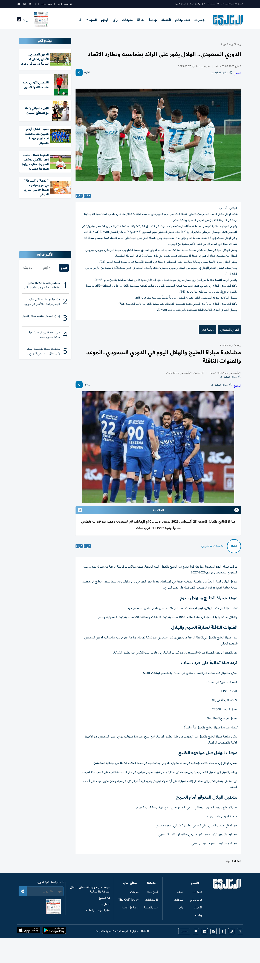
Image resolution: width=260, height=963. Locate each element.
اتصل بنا (105, 904)
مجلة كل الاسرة (130, 908)
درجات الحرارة (180, 4)
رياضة (153, 19)
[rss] (213, 931)
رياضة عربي (207, 330)
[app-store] (29, 931)
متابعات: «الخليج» (212, 546)
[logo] (228, 20)
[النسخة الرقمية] (41, 20)
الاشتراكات (151, 900)
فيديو (104, 19)
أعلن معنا (152, 892)
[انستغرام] (24, 4)
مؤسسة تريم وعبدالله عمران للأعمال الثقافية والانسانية (90, 889)
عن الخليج (104, 898)
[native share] (79, 72)
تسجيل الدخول (62, 4)
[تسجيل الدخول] (71, 4)
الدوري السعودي (229, 330)
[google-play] (54, 931)
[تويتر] (30, 4)
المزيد (93, 19)
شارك (87, 72)
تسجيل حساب (46, 4)
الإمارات (200, 19)
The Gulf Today (128, 900)
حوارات (134, 892)
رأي (115, 19)
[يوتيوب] (19, 4)
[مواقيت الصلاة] (19, 20)
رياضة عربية (227, 44)
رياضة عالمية (226, 345)
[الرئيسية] (227, 889)
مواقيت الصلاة (195, 4)
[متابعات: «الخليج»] (234, 546)
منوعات (127, 19)
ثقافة (140, 19)
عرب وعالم (182, 19)
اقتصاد (166, 19)
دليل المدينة (151, 908)
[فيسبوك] (35, 4)
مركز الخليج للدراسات (98, 910)
